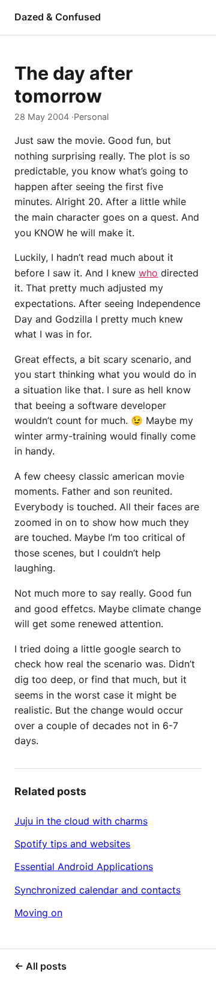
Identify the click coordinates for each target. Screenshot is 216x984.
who (148, 273)
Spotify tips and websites (72, 844)
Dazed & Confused (57, 17)
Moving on (38, 913)
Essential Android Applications (83, 866)
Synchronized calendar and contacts (97, 890)
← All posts (40, 966)
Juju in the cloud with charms (81, 821)
